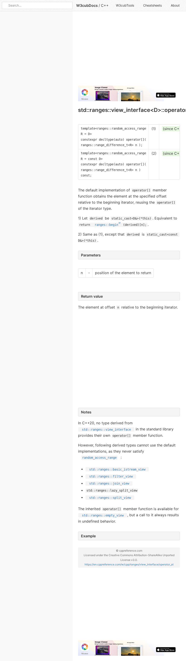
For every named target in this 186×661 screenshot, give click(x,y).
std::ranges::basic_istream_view (117, 469)
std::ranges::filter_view (111, 476)
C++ (105, 5)
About (175, 5)
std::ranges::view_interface (106, 429)
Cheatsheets (152, 5)
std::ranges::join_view (109, 483)
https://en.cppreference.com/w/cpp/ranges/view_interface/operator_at (129, 564)
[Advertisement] (129, 50)
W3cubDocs (87, 5)
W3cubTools (125, 5)
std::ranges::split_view (110, 497)
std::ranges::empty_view (103, 515)
